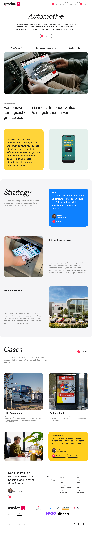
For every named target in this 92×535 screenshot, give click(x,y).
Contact (78, 487)
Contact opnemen (59, 4)
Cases (77, 477)
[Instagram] (78, 524)
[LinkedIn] (83, 524)
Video (61, 482)
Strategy (62, 477)
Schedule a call (72, 4)
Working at (78, 490)
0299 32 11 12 (50, 476)
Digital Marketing (64, 490)
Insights (77, 485)
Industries (78, 480)
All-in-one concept (64, 475)
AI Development (63, 492)
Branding (62, 480)
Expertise (78, 475)
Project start (47, 36)
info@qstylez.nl (50, 475)
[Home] (12, 4)
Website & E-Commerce (65, 487)
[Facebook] (74, 524)
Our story (78, 482)
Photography (63, 485)
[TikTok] (70, 524)
